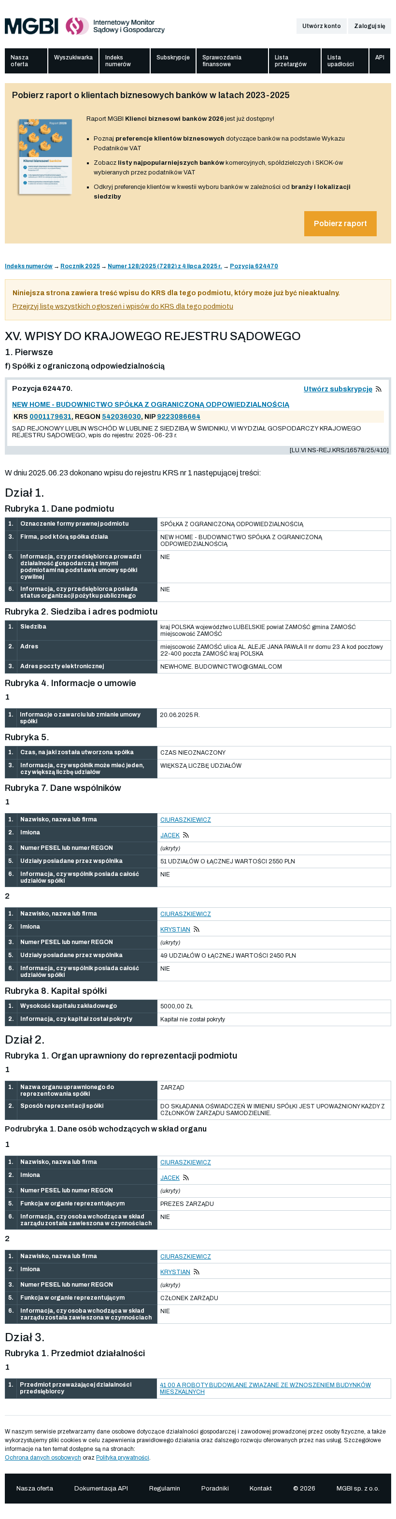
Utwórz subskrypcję (338, 389)
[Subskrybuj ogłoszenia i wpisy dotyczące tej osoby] (186, 835)
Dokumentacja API (101, 1488)
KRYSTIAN (175, 929)
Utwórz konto (321, 26)
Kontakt (261, 1488)
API (379, 57)
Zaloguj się (369, 26)
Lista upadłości (340, 61)
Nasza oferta (19, 61)
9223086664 (178, 416)
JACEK (170, 835)
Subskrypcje (173, 57)
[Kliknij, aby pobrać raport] (45, 196)
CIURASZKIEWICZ (185, 820)
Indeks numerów (118, 61)
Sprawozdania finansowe (221, 61)
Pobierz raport (340, 223)
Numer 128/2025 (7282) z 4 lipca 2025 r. (165, 266)
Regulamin (164, 1488)
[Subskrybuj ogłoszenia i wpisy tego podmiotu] (378, 389)
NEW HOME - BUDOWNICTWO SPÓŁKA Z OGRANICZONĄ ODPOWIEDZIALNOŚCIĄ (150, 404)
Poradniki (215, 1488)
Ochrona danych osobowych (43, 1457)
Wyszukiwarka (73, 57)
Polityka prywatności (122, 1457)
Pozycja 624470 (254, 266)
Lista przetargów (291, 61)
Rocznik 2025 (80, 266)
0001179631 (50, 416)
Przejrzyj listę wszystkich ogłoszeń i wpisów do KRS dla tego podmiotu (123, 306)
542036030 (121, 416)
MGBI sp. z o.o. (358, 1488)
